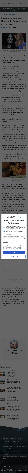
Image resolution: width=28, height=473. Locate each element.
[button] (14, 234)
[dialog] (14, 236)
